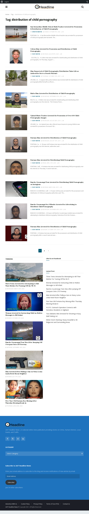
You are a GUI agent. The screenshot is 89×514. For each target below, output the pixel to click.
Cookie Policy (25, 504)
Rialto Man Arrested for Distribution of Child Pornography (52, 93)
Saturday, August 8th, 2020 (50, 54)
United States (12, 279)
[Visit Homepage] (44, 7)
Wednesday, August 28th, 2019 (51, 120)
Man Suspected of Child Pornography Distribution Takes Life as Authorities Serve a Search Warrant (54, 72)
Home (7, 14)
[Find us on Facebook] (7, 439)
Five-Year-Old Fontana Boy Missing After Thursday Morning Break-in (21, 402)
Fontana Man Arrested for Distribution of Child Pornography (53, 138)
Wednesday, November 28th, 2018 (52, 209)
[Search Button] (82, 6)
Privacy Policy (38, 504)
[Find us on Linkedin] (23, 439)
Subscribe (11, 482)
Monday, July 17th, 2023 (13, 376)
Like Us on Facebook (53, 259)
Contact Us (66, 504)
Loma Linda (11, 367)
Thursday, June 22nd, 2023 (14, 406)
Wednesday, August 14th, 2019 (51, 141)
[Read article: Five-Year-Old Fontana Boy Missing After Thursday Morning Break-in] (24, 389)
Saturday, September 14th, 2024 (15, 347)
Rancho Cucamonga (14, 338)
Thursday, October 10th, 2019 (51, 76)
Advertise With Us (11, 504)
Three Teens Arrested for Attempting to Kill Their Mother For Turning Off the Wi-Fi (22, 285)
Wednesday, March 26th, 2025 (15, 289)
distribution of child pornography (25, 14)
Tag (12, 14)
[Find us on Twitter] (13, 439)
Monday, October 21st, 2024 (15, 318)
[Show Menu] (6, 6)
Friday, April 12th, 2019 (49, 163)
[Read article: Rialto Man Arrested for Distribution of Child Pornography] (16, 100)
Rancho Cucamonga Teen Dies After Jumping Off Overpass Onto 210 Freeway (23, 343)
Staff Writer (36, 54)
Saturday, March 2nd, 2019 (50, 187)
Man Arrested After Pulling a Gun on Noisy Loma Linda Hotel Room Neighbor (23, 373)
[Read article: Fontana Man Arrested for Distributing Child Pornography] (16, 167)
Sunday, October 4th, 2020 (52, 32)
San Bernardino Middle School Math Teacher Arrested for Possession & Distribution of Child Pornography (56, 28)
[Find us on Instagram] (18, 439)
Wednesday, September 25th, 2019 (52, 96)
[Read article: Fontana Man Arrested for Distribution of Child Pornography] (16, 144)
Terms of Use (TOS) (52, 504)
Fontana (10, 397)
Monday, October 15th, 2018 (51, 229)
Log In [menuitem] (7, 2)
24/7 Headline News (11, 507)
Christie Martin (37, 32)
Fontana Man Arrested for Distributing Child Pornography (52, 160)
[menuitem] (2, 1)
